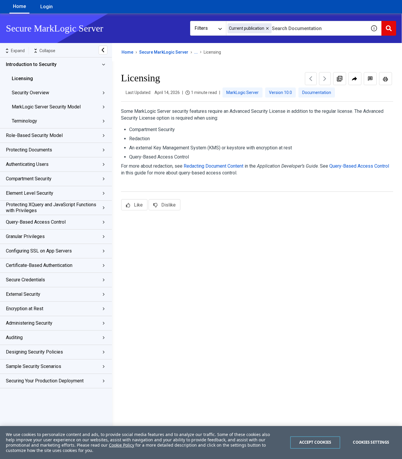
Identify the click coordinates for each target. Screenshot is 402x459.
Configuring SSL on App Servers (39, 251)
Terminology (24, 121)
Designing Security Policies (34, 352)
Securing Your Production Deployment (45, 381)
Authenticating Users (27, 164)
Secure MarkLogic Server (163, 52)
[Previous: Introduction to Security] (310, 79)
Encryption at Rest (24, 308)
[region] (201, 442)
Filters (201, 28)
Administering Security (29, 323)
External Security (23, 294)
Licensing (22, 78)
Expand (18, 50)
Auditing (14, 337)
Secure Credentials (25, 280)
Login (46, 6)
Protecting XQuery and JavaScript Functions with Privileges (51, 207)
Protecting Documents (29, 150)
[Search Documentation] (388, 28)
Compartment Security (29, 178)
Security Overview (30, 92)
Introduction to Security (31, 64)
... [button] (196, 52)
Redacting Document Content (213, 166)
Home (19, 6)
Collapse (47, 50)
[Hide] (103, 50)
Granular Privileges (25, 236)
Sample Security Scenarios (33, 366)
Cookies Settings (371, 442)
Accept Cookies (315, 442)
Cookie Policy (121, 445)
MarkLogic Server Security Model (46, 107)
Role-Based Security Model (34, 135)
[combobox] (296, 28)
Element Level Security (29, 193)
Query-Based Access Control (36, 222)
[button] (267, 28)
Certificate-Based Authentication (39, 265)
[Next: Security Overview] (325, 79)
